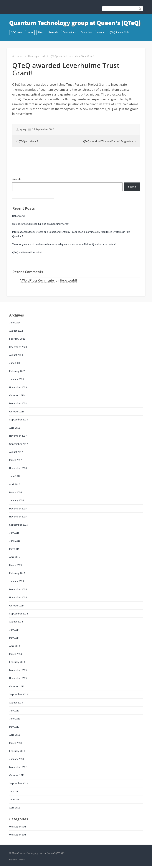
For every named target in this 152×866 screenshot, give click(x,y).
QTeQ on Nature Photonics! (27, 252)
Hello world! (18, 215)
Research (53, 32)
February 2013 (17, 751)
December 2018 (18, 403)
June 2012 (14, 799)
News (40, 32)
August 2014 (16, 621)
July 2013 (14, 710)
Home (30, 32)
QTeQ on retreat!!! (28, 141)
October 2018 (16, 411)
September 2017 (18, 444)
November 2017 (18, 435)
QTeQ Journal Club (119, 32)
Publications (69, 32)
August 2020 (16, 355)
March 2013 (15, 743)
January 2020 (16, 379)
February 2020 (17, 371)
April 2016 (14, 484)
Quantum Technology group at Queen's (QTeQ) (75, 23)
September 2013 (18, 694)
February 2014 (17, 662)
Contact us (86, 32)
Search (16, 179)
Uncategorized (36, 56)
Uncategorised (17, 826)
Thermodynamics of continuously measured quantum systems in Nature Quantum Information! (64, 244)
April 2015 (14, 557)
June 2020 (14, 363)
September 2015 (18, 524)
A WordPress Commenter (37, 280)
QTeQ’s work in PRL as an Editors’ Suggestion (108, 141)
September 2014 (18, 613)
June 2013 (14, 718)
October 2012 (16, 775)
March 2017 (15, 460)
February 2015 (17, 573)
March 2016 (15, 492)
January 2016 (16, 500)
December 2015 (18, 508)
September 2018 (18, 419)
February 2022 (17, 338)
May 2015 (14, 549)
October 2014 (16, 605)
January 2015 (16, 581)
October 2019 (16, 395)
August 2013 (16, 702)
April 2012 (14, 807)
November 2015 (18, 516)
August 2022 (16, 330)
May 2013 (14, 726)
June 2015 (14, 540)
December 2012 (18, 767)
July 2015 (14, 532)
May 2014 (14, 637)
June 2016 (14, 476)
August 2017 (16, 452)
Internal (100, 32)
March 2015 (15, 565)
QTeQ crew (16, 32)
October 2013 (16, 686)
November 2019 (18, 387)
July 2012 (14, 791)
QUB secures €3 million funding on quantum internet (40, 223)
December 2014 (18, 589)
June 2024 (14, 322)
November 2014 (18, 597)
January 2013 (16, 759)
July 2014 (14, 629)
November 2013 (18, 678)
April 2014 (14, 646)
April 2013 (14, 734)
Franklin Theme (16, 859)
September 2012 (18, 783)
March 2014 (15, 654)
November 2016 (18, 468)
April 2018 (14, 427)
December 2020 (18, 347)
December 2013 (18, 670)
